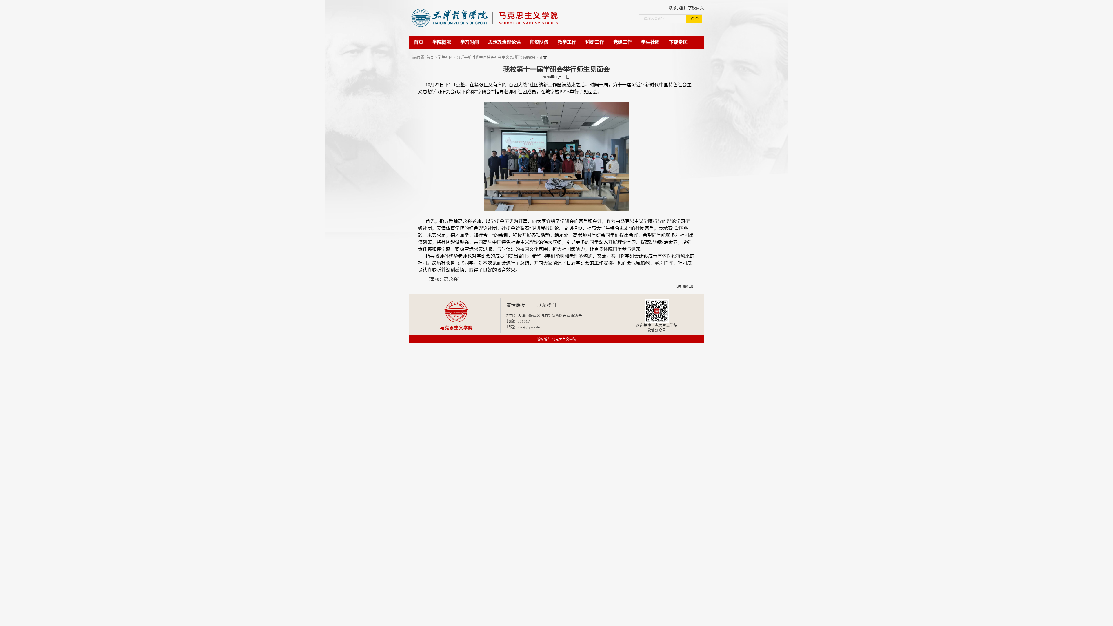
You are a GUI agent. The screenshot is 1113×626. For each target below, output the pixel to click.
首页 (430, 57)
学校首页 (696, 8)
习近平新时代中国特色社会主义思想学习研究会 (496, 57)
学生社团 (445, 57)
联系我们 (677, 8)
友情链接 (515, 305)
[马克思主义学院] (490, 34)
